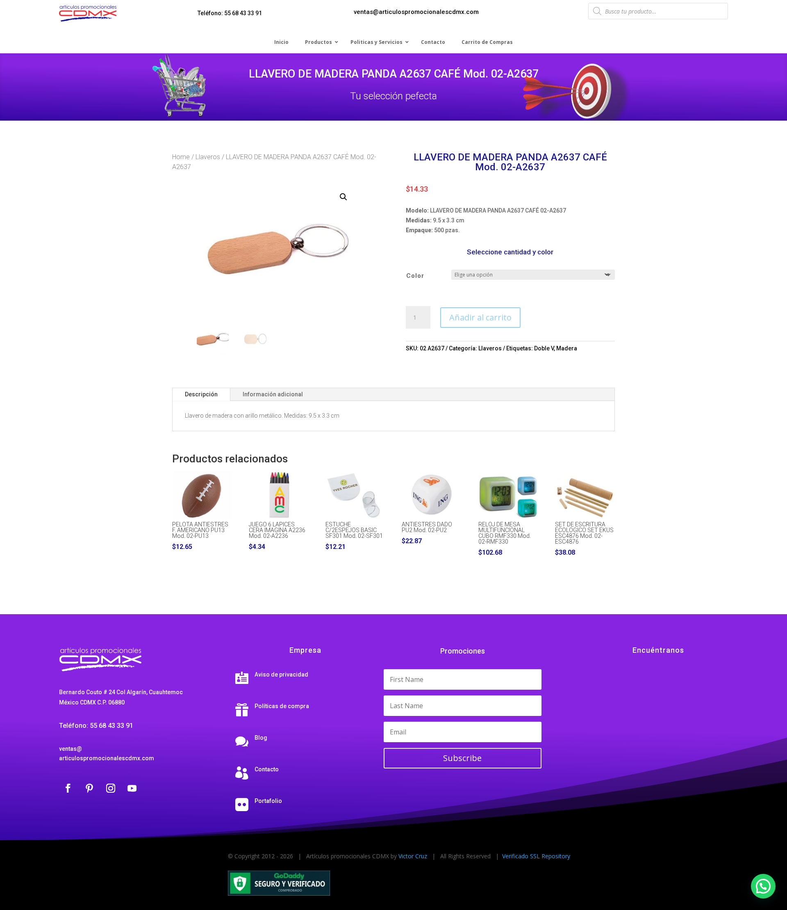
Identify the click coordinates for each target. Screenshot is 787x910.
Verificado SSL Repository (536, 856)
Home (181, 157)
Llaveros (208, 157)
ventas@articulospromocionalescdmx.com (416, 12)
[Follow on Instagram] (111, 788)
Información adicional (273, 394)
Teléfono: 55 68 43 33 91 (230, 13)
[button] (343, 197)
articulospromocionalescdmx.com (106, 758)
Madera (566, 348)
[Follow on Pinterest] (89, 788)
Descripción (201, 394)
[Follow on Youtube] (132, 788)
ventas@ (70, 748)
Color (415, 275)
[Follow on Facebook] (68, 788)
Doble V (544, 348)
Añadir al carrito (480, 317)
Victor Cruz (412, 856)
